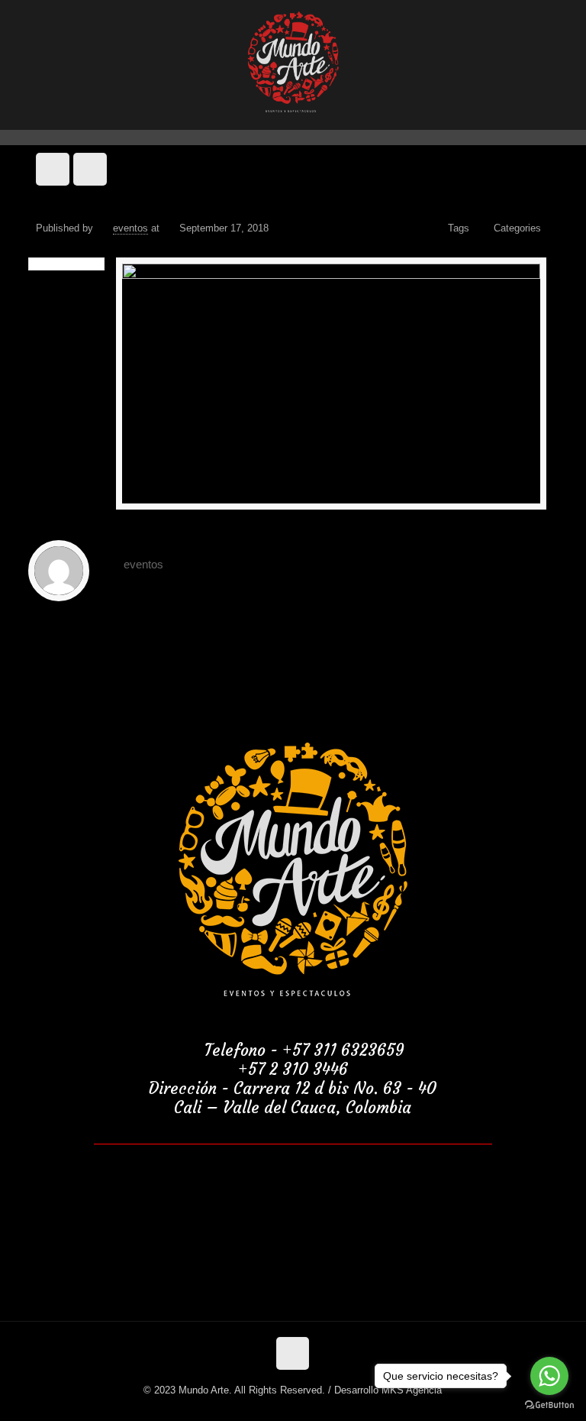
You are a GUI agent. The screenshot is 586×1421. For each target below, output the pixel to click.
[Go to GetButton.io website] (549, 1405)
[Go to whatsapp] (549, 1376)
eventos (130, 228)
